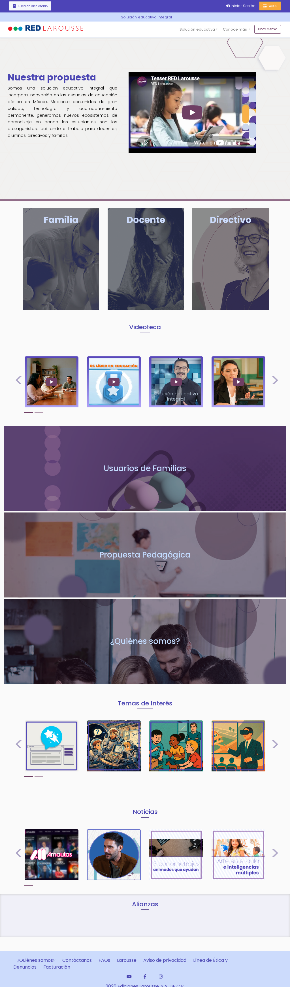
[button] (16, 381)
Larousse (127, 960)
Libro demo (267, 29)
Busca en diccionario (32, 6)
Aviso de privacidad (164, 960)
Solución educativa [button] (197, 29)
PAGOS (272, 6)
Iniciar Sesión (244, 5)
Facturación (56, 967)
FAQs (104, 960)
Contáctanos (77, 960)
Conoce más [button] (235, 29)
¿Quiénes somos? (36, 960)
